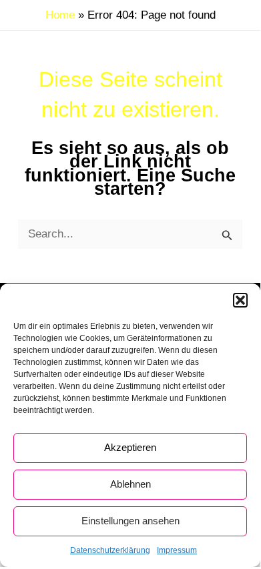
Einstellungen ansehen (130, 520)
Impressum (177, 550)
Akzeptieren (130, 447)
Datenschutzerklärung (110, 550)
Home (60, 15)
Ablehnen (130, 484)
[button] (240, 300)
